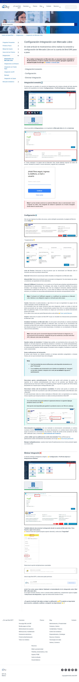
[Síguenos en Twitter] (65, 670)
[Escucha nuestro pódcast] (72, 670)
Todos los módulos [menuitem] (24, 640)
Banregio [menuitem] (6, 75)
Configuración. (31, 73)
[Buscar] (75, 24)
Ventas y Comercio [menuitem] (54, 642)
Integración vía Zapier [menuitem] (10, 78)
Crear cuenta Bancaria (66, 313)
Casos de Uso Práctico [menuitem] (9, 52)
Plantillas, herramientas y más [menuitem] (39, 652)
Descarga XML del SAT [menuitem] (25, 623)
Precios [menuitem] (42, 620)
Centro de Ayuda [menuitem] (35, 657)
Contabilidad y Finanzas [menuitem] (55, 629)
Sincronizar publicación (67, 438)
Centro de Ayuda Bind (7, 35)
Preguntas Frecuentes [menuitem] (9, 42)
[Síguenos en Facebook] (62, 670)
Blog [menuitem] (50, 620)
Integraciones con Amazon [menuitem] (11, 63)
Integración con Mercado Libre (34, 35)
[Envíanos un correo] (76, 670)
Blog (41, 6)
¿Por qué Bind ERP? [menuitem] (8, 620)
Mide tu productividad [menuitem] (37, 649)
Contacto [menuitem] (74, 620)
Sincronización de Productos (52, 433)
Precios (35, 6)
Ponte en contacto (71, 7)
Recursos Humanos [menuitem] (54, 637)
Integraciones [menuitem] (6, 55)
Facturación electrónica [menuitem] (25, 634)
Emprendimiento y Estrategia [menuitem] (57, 634)
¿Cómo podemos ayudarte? (16, 20)
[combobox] (38, 24)
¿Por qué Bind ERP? (17, 7)
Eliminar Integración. (33, 78)
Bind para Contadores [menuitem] (8, 81)
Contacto (48, 6)
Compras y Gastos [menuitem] (54, 626)
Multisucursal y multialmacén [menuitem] (26, 631)
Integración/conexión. (33, 69)
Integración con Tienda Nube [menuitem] (10, 67)
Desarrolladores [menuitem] (35, 660)
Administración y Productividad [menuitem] (57, 623)
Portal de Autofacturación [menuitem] (25, 637)
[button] (18, 42)
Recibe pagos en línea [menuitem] (25, 626)
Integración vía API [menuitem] (9, 72)
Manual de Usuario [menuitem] (8, 49)
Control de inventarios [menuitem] (55, 631)
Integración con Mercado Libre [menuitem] (9, 59)
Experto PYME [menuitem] (35, 654)
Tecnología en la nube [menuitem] (55, 640)
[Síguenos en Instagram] (69, 670)
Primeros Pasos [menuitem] (7, 45)
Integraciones (19, 35)
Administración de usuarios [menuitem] (26, 629)
